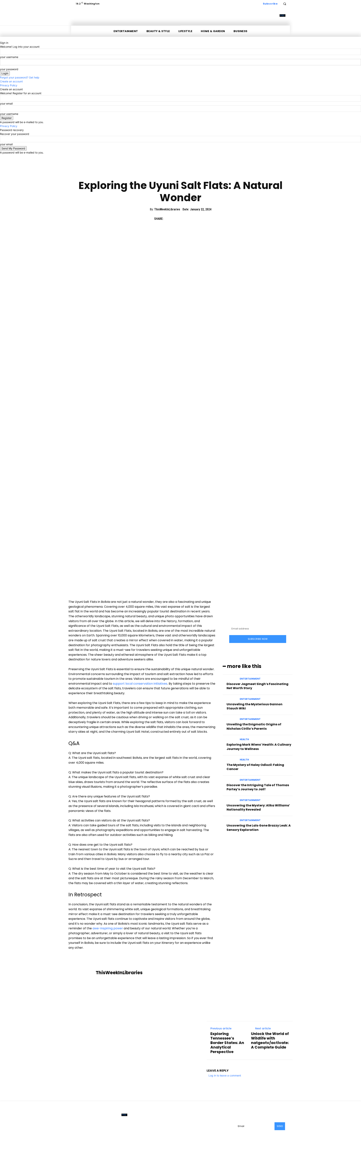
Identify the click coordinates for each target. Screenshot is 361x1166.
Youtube (213, 1131)
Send (280, 1126)
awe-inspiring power (108, 928)
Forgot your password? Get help (19, 77)
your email (6, 103)
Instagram (218, 1125)
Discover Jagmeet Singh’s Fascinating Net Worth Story (257, 686)
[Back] (1, 38)
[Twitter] (176, 218)
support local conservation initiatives (140, 683)
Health (244, 739)
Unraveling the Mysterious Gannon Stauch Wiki (254, 706)
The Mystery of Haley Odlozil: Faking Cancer (255, 767)
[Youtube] (204, 1131)
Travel (192, 172)
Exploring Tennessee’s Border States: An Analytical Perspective (227, 1042)
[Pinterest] (185, 218)
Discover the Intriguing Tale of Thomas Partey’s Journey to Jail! (258, 787)
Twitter (195, 1131)
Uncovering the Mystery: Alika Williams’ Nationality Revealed (258, 807)
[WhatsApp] (194, 218)
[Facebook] (168, 218)
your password (9, 69)
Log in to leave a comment (225, 1075)
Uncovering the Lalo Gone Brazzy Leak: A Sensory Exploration (259, 827)
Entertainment (174, 172)
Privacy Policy (8, 85)
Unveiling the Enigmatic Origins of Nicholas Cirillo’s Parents (254, 726)
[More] (203, 218)
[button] (284, 4)
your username (9, 57)
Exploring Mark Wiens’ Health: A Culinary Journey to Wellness (259, 746)
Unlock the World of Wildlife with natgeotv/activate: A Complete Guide (270, 1040)
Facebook (196, 1125)
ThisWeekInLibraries (167, 209)
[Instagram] (208, 1125)
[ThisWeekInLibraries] (82, 973)
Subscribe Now (258, 639)
